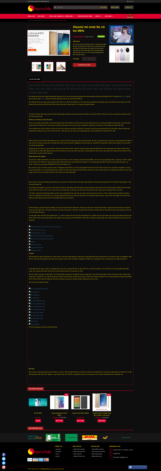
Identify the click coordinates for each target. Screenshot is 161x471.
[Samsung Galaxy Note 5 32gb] (59, 402)
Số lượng (76, 59)
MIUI (59, 215)
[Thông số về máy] (35, 244)
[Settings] (32, 241)
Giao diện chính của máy (53, 226)
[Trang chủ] (39, 8)
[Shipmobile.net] (39, 451)
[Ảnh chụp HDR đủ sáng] (37, 301)
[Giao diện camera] (35, 250)
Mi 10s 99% (38, 413)
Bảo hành (108, 16)
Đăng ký (129, 7)
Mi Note (43, 98)
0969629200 (116, 453)
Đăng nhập (115, 7)
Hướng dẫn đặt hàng (85, 16)
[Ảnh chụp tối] (33, 321)
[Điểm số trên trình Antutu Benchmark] (41, 235)
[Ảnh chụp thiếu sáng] (36, 312)
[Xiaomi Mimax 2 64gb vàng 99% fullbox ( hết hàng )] (102, 402)
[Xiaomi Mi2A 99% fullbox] (80, 402)
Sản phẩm (40, 16)
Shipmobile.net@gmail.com (120, 457)
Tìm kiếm (103, 7)
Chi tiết (38, 420)
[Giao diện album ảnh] (36, 247)
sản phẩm (130, 17)
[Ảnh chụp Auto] (34, 292)
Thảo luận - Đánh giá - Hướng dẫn (61, 16)
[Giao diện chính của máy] (37, 230)
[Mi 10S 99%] (38, 402)
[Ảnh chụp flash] (34, 324)
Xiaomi (124, 96)
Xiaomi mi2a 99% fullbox (80, 413)
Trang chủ (31, 16)
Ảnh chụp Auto (43, 288)
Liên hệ (97, 16)
